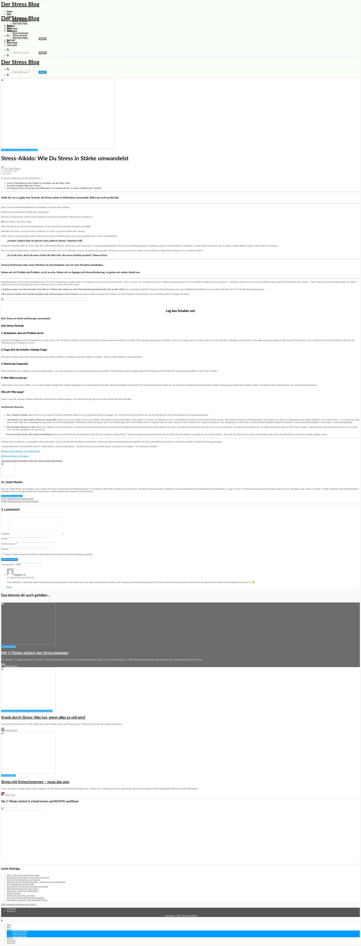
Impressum (11, 911)
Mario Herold (11, 666)
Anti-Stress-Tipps (19, 23)
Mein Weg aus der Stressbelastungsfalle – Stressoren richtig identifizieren (36, 882)
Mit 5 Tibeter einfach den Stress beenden (35, 653)
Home (9, 11)
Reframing (22, 461)
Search (42, 39)
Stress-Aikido (44, 461)
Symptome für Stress (25, 711)
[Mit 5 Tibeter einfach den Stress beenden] (28, 644)
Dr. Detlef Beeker (13, 168)
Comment (5, 533)
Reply (9, 587)
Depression (12, 28)
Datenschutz (11, 909)
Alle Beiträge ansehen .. (11, 496)
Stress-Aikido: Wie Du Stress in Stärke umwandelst (27, 886)
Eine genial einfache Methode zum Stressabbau (25, 898)
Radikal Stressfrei (14, 893)
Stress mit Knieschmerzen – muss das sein (35, 782)
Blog (9, 14)
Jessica (17, 575)
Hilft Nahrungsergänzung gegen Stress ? (23, 889)
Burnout (11, 40)
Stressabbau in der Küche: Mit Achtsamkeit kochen (27, 900)
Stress (9, 30)
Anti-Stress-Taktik (9, 461)
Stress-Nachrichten (20, 33)
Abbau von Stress (19, 35)
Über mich (12, 45)
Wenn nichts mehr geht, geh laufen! (21, 895)
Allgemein (5, 646)
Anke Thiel (10, 795)
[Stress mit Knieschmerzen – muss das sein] (28, 773)
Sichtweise (33, 461)
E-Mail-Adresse (9, 544)
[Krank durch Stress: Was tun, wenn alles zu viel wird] (28, 708)
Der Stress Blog (20, 4)
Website (4, 549)
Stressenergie (56, 461)
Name (4, 538)
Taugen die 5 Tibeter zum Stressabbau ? (23, 891)
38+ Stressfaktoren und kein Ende (20, 884)
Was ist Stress (46, 711)
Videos (37, 711)
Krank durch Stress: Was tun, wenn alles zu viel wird (43, 717)
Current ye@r (8, 564)
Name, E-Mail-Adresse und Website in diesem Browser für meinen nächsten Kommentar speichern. (49, 554)
